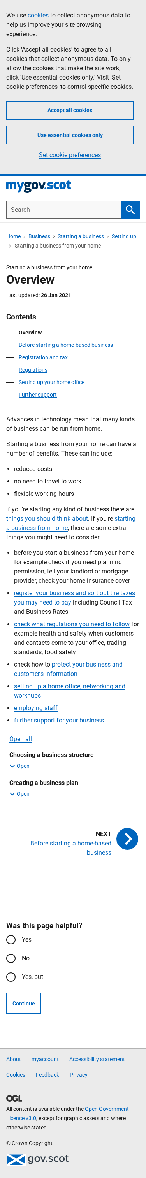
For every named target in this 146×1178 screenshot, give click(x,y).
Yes (27, 939)
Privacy (79, 1075)
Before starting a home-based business (66, 345)
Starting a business (81, 236)
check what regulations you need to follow (72, 624)
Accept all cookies (69, 110)
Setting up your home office (51, 382)
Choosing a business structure (51, 755)
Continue (23, 1003)
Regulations (33, 370)
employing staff (36, 708)
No (26, 958)
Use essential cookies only (70, 135)
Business (39, 236)
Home (13, 236)
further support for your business (59, 720)
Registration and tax (43, 357)
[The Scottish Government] (37, 1160)
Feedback (47, 1075)
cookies (38, 15)
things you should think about (47, 518)
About (13, 1059)
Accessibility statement (97, 1059)
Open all (20, 739)
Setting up (124, 236)
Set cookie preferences (70, 155)
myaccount (45, 1059)
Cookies (15, 1075)
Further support (38, 395)
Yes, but (32, 977)
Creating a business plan (43, 782)
